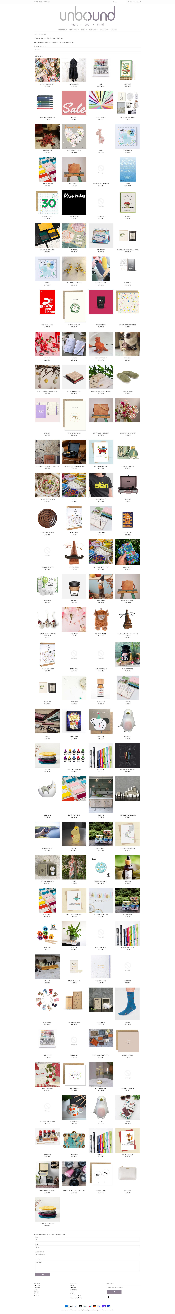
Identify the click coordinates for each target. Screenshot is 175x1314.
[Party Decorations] (101, 900)
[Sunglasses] (74, 1041)
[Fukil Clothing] (101, 485)
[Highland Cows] (101, 619)
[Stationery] (47, 1039)
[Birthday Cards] (47, 202)
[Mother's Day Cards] (127, 834)
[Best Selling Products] (101, 169)
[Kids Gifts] (127, 721)
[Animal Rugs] (47, 136)
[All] (101, 68)
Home (83, 29)
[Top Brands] (74, 1107)
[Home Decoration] (47, 654)
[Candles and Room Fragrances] (127, 235)
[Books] (127, 202)
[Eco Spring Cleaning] (74, 377)
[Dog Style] (127, 344)
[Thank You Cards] (127, 1074)
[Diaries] (74, 344)
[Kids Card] (101, 722)
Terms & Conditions (76, 1298)
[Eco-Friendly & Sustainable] (101, 377)
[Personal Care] (127, 900)
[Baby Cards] (127, 136)
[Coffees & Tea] (101, 302)
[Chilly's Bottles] (101, 269)
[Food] (74, 485)
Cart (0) (138, 2)
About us (73, 1287)
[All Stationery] (101, 100)
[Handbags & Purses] (127, 586)
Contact (114, 29)
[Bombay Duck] (101, 202)
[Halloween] (101, 586)
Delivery (72, 1294)
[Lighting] (101, 794)
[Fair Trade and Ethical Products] (47, 452)
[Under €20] (101, 1140)
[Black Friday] (74, 202)
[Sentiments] (101, 1000)
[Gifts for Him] (74, 552)
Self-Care (92, 29)
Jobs (71, 1292)
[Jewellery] (74, 688)
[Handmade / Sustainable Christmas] (47, 619)
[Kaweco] (47, 721)
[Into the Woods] (127, 654)
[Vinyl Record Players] (47, 1175)
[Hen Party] (74, 619)
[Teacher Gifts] (74, 1074)
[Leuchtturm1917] (74, 788)
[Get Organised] (101, 518)
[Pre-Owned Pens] (101, 933)
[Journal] (127, 688)
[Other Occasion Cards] (74, 900)
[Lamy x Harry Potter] (127, 755)
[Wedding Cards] (101, 1173)
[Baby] (101, 136)
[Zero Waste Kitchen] (47, 1209)
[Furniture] (127, 484)
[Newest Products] (101, 867)
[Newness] (127, 867)
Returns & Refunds (75, 1296)
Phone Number (39, 1251)
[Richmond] (127, 966)
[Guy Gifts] (74, 586)
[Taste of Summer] (47, 1074)
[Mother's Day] (101, 834)
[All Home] (127, 70)
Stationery (73, 29)
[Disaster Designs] (101, 344)
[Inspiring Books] (101, 654)
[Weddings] (127, 1173)
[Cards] (47, 269)
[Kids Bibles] (74, 721)
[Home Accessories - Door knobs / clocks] (127, 619)
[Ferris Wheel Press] (127, 452)
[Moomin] (74, 834)
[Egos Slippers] (127, 377)
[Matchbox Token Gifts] (127, 788)
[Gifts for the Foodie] (101, 551)
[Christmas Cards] (74, 306)
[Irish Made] (47, 688)
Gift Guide (61, 29)
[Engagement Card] (74, 414)
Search (72, 1285)
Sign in (130, 2)
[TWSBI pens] (47, 1136)
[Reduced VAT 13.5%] (74, 966)
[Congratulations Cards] (127, 302)
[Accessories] (74, 70)
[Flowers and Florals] (47, 485)
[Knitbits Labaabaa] (74, 755)
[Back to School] (47, 169)
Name (36, 1237)
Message (37, 1259)
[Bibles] (127, 169)
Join (134, 2)
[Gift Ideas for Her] (47, 551)
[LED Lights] (47, 788)
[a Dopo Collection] (47, 70)
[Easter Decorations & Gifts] (47, 377)
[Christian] (127, 265)
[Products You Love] (127, 933)
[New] (74, 867)
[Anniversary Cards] (74, 136)
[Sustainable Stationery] (101, 1038)
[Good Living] (127, 552)
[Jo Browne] (101, 688)
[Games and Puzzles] (47, 518)
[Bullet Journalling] (47, 235)
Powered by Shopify (108, 1310)
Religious (103, 29)
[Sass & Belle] (47, 1000)
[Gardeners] (74, 518)
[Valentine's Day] (127, 1140)
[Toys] (101, 1107)
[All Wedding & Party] (127, 103)
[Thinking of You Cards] (47, 1107)
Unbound (74, 1310)
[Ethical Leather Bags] (101, 410)
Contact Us (73, 1289)
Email (36, 1244)
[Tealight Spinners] (101, 1074)
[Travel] (127, 1107)
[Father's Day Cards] (101, 452)
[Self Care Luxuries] (74, 1000)
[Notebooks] (47, 900)
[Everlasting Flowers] (127, 410)
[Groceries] (47, 585)
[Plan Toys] (47, 933)
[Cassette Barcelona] (74, 269)
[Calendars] (101, 235)
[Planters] (74, 933)
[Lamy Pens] (101, 755)
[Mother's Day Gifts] (47, 867)
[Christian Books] (47, 302)
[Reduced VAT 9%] (101, 966)
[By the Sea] (74, 235)
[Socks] (127, 1004)
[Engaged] (47, 410)
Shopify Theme (82, 1310)
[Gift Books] (127, 518)
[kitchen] (47, 755)
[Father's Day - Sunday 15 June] (74, 452)
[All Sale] (74, 103)
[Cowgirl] (47, 344)
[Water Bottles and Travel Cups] (74, 1173)
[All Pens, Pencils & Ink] (47, 103)
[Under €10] (74, 1140)
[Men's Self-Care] (47, 830)
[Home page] (74, 654)
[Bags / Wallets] (74, 169)
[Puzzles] (47, 966)
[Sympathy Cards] (127, 1041)
